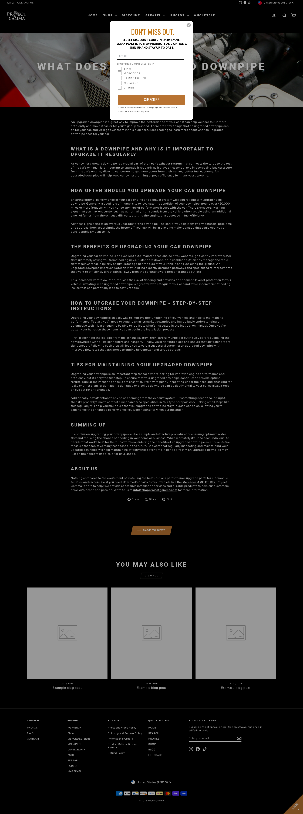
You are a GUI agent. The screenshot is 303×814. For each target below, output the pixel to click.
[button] (189, 25)
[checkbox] (151, 69)
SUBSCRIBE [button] (151, 99)
